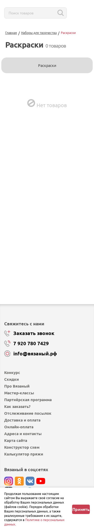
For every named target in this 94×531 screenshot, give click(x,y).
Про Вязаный (17, 386)
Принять (81, 509)
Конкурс (12, 372)
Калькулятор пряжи (23, 454)
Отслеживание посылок (27, 413)
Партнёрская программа (28, 399)
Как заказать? (17, 406)
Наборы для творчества (39, 32)
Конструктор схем (21, 447)
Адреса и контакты (23, 433)
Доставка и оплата (22, 420)
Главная (11, 32)
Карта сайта (15, 440)
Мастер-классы (19, 393)
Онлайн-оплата (18, 427)
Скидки (11, 379)
